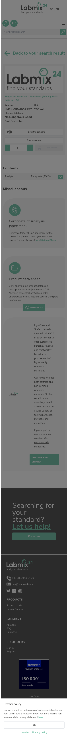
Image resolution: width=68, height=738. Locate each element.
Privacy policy (39, 732)
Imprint (25, 732)
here (40, 717)
